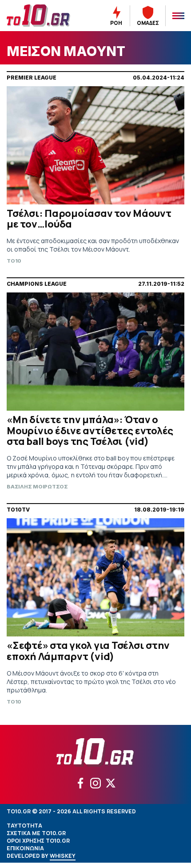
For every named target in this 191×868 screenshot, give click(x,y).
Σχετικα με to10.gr (36, 833)
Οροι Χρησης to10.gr (38, 840)
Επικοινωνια (25, 848)
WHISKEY (63, 856)
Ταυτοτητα (24, 825)
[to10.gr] (42, 15)
